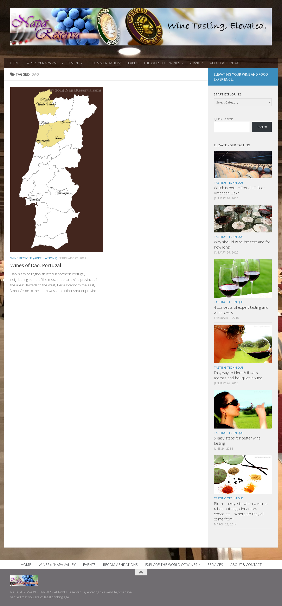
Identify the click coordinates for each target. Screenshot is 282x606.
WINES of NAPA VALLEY (44, 63)
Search (262, 127)
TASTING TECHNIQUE (228, 183)
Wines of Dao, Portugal (35, 265)
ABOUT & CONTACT (225, 63)
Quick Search (223, 119)
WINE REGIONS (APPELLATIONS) (33, 258)
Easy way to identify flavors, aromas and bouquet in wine (238, 375)
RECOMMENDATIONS (105, 63)
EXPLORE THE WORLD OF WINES (154, 63)
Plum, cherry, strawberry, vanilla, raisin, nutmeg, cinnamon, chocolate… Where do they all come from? (241, 511)
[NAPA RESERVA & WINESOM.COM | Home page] (141, 26)
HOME (15, 63)
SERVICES (196, 63)
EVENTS (75, 63)
